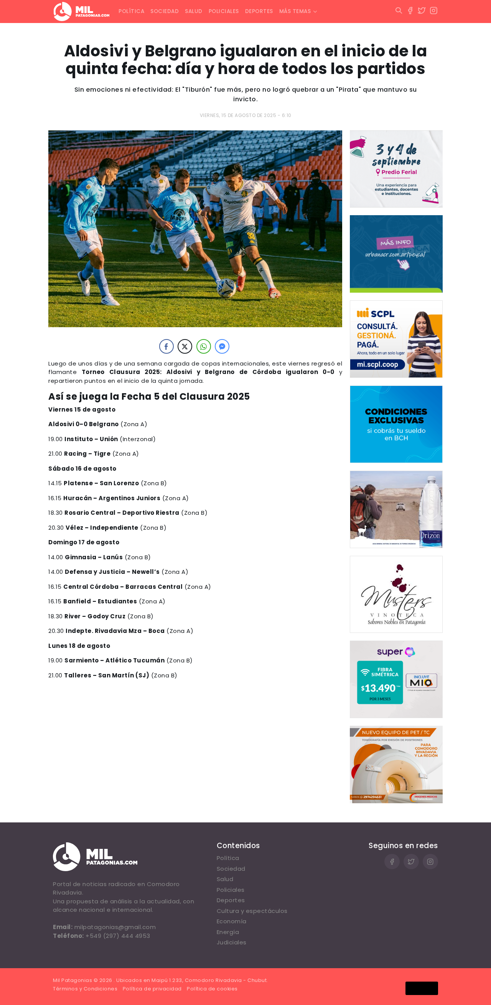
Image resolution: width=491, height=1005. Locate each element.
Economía (232, 921)
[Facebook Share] (166, 346)
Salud (194, 11)
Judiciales (232, 942)
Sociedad (164, 11)
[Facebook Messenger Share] (222, 346)
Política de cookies (212, 988)
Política (131, 11)
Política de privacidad (152, 988)
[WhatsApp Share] (203, 346)
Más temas (295, 11)
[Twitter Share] (185, 346)
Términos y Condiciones (85, 988)
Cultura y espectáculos (252, 911)
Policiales (224, 11)
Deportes (259, 11)
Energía (228, 932)
